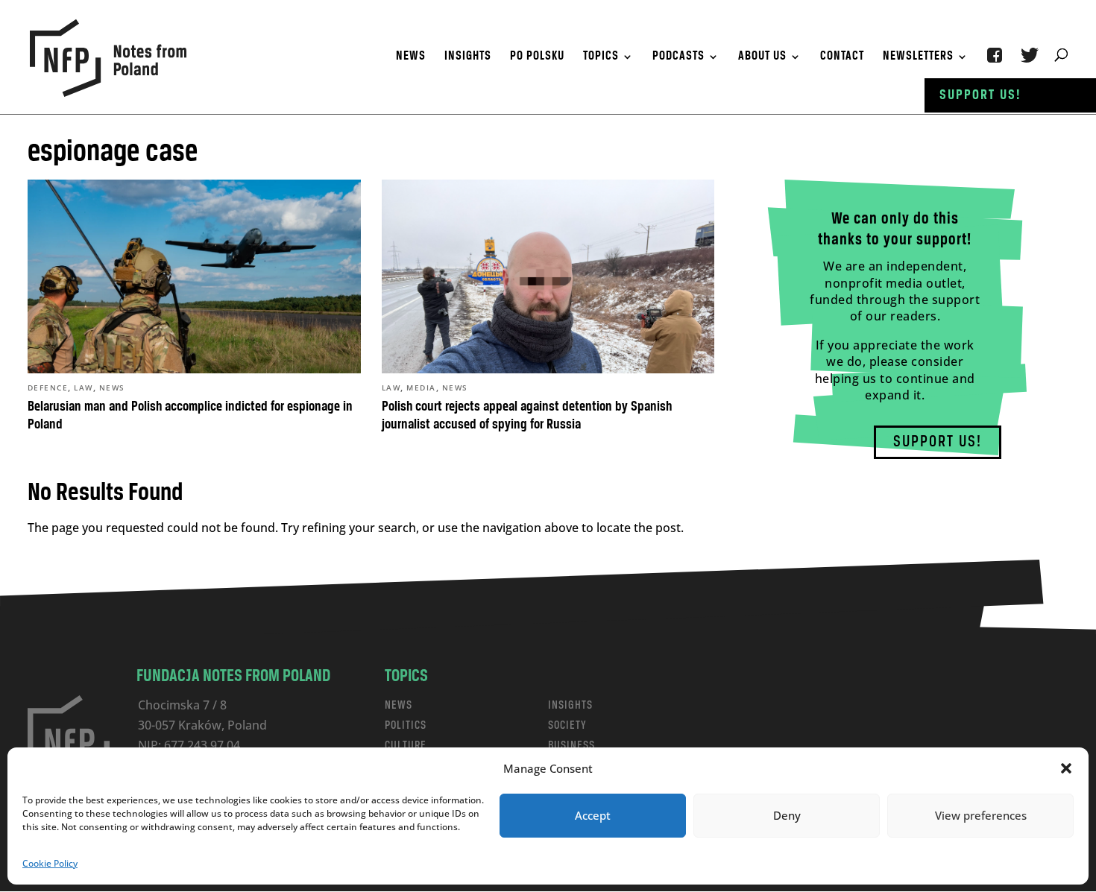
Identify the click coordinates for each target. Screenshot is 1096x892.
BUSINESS (571, 745)
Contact (842, 57)
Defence (48, 387)
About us (762, 57)
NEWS (398, 705)
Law (83, 387)
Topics (601, 57)
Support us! (980, 95)
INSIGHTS (570, 705)
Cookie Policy (50, 863)
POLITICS (405, 725)
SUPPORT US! (937, 442)
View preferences (981, 815)
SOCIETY (567, 725)
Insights (467, 57)
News (411, 57)
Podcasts (678, 57)
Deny (787, 815)
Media (421, 387)
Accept (593, 815)
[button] (1066, 768)
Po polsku (537, 57)
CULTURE (405, 745)
